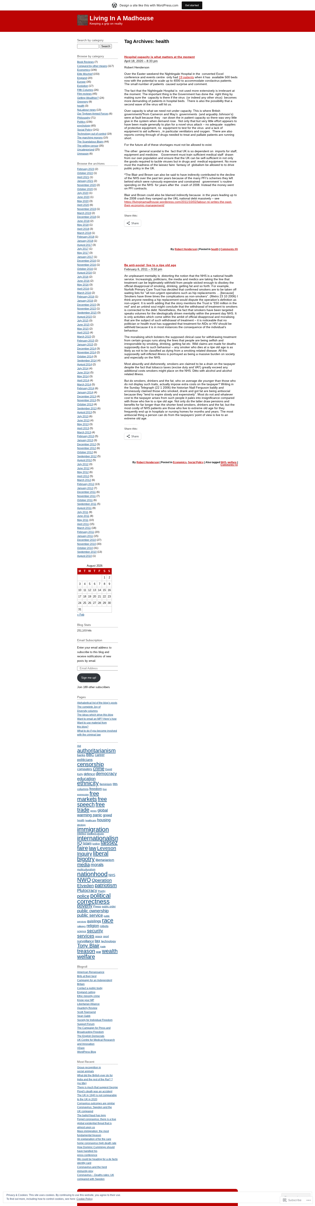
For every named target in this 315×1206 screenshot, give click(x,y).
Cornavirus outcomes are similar (96, 1103)
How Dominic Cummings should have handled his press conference (96, 1151)
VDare (81, 1048)
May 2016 (83, 284)
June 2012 (83, 468)
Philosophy (83, 117)
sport (106, 936)
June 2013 (83, 420)
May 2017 (83, 252)
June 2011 (83, 516)
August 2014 (84, 364)
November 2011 (86, 496)
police (83, 896)
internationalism (98, 838)
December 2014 (86, 348)
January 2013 (85, 440)
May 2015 (83, 328)
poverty (84, 905)
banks (81, 755)
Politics (81, 121)
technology (108, 941)
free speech (92, 801)
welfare (232, 462)
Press (97, 906)
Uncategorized (85, 149)
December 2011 (86, 492)
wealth (110, 951)
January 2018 (85, 240)
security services (90, 933)
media (83, 864)
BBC (90, 755)
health (215, 249)
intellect (81, 833)
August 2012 (84, 460)
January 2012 (85, 488)
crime (98, 768)
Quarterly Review (87, 1008)
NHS (223, 462)
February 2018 (85, 236)
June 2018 (83, 221)
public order (109, 906)
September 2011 (86, 504)
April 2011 (83, 524)
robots (104, 926)
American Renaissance (90, 972)
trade (103, 946)
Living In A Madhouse (122, 18)
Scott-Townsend (86, 1012)
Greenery (82, 101)
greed (107, 815)
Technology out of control (91, 133)
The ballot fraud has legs (91, 1115)
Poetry (101, 891)
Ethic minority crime (88, 996)
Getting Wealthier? (88, 97)
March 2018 (84, 232)
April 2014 (83, 380)
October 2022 (85, 173)
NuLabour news (86, 109)
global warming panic (92, 812)
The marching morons (90, 137)
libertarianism (105, 860)
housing (104, 820)
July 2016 (82, 276)
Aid (79, 746)
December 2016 (86, 260)
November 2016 (86, 264)
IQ (79, 842)
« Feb (80, 614)
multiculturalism (86, 869)
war (98, 952)
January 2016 (85, 300)
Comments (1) (229, 465)
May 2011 (82, 520)
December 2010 (86, 539)
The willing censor (87, 145)
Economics (180, 462)
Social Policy (196, 462)
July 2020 (82, 193)
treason (86, 951)
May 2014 (83, 376)
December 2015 (86, 304)
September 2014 (87, 360)
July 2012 (82, 464)
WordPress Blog (86, 1051)
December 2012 (86, 444)
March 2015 (84, 336)
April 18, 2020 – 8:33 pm (141, 61)
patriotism (106, 885)
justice (96, 843)
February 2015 (85, 340)
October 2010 (85, 548)
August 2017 (84, 244)
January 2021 (85, 181)
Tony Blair (88, 945)
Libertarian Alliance (88, 1004)
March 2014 (84, 384)
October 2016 (85, 268)
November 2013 (86, 400)
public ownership (93, 910)
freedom (95, 789)
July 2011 (82, 512)
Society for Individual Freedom (94, 1020)
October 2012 (85, 452)
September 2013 (87, 408)
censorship (90, 764)
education (86, 778)
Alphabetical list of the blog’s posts (97, 702)
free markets (88, 796)
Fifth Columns (85, 89)
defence (89, 774)
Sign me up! (88, 677)
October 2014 (85, 356)
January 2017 (85, 256)
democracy (106, 773)
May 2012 (83, 472)
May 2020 (83, 201)
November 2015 (86, 308)
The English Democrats (90, 1036)
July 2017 (82, 248)
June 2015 (83, 324)
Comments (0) (229, 249)
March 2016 (84, 292)
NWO (84, 880)
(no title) (82, 1083)
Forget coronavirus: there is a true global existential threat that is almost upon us (96, 1123)
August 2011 (84, 508)
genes (93, 810)
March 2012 (84, 480)
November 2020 (86, 185)
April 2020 (83, 204)
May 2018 (83, 224)
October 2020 (85, 189)
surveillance (85, 941)
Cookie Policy (84, 1198)
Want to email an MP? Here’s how (97, 718)
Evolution (82, 85)
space (98, 936)
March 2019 (84, 213)
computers (84, 769)
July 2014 (82, 368)
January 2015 (85, 344)
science (81, 931)
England (82, 78)
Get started (192, 5)
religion (93, 926)
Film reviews (84, 93)
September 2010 (87, 551)
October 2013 (85, 404)
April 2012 (83, 476)
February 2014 (85, 388)
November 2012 (86, 448)
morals (97, 864)
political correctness (94, 898)
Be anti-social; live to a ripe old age (150, 265)
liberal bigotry (92, 856)
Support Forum (85, 1024)
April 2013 (83, 428)
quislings (94, 921)
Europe (81, 81)
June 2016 (83, 280)
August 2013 (84, 412)
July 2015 (82, 320)
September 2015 (87, 312)
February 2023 (85, 169)
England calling (86, 992)
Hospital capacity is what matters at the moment (159, 57)
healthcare (90, 820)
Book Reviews (85, 61)
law (92, 848)
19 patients (186, 77)
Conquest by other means (92, 66)
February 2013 (85, 436)
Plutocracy (87, 890)
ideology (81, 825)
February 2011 (85, 532)
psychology (83, 125)
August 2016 (84, 272)
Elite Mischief (85, 73)
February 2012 (85, 484)
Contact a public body (89, 988)
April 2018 (83, 228)
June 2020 (83, 197)
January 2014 (85, 392)
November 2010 (86, 544)
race (107, 920)
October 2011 (85, 500)
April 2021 (83, 177)
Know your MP (85, 1000)
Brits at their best (86, 976)
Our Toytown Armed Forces (92, 113)
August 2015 (84, 316)
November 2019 (86, 209)
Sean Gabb (83, 1015)
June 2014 (83, 372)
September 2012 (87, 456)
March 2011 (84, 527)
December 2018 (86, 216)
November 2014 (86, 352)
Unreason (83, 153)
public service (90, 915)
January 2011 (85, 536)
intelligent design (95, 833)
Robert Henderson (186, 249)
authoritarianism (96, 750)
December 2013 (86, 396)
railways (81, 926)
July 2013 (82, 416)
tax (97, 941)
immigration (93, 829)
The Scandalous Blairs (90, 141)
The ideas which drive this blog (95, 714)
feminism (106, 784)
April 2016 (83, 288)
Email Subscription (89, 640)
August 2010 (84, 555)
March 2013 (84, 432)
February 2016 (85, 296)
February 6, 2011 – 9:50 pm (143, 269)
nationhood (92, 873)
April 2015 (83, 332)
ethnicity (88, 783)
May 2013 (83, 424)
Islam (87, 843)
